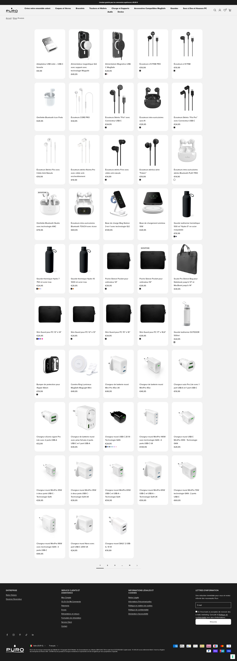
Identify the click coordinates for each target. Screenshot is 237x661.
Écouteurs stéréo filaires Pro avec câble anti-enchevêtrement (83, 173)
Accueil (8, 18)
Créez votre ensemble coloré (37, 8)
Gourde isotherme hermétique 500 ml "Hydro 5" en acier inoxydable (187, 226)
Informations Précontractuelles (140, 602)
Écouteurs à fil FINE (182, 64)
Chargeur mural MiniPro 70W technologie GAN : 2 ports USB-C (186, 493)
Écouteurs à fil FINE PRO (150, 64)
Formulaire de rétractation (71, 618)
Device (121, 12)
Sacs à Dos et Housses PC (195, 8)
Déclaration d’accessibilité (138, 614)
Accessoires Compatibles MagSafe (150, 8)
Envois (63, 610)
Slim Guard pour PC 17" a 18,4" (152, 332)
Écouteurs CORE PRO (80, 117)
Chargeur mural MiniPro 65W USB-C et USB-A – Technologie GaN (118, 493)
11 (129, 565)
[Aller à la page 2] (137, 565)
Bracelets (80, 8)
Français (52, 646)
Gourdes (174, 8)
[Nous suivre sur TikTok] (26, 635)
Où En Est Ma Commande (71, 602)
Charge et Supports (120, 8)
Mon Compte (66, 597)
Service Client (66, 622)
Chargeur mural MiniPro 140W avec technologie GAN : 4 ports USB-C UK (152, 440)
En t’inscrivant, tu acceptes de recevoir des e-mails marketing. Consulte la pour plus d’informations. (213, 615)
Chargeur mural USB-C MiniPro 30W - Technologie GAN (185, 440)
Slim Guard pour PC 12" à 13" (83, 332)
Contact (64, 626)
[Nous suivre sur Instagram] (13, 635)
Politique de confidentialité (138, 610)
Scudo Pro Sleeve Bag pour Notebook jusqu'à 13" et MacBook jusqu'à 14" (186, 282)
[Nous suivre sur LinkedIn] (33, 635)
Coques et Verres (63, 8)
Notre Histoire (11, 595)
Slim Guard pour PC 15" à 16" (117, 332)
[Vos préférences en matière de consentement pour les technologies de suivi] (232, 656)
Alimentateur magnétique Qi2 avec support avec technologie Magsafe (84, 67)
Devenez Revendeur (14, 599)
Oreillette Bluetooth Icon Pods (50, 117)
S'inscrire (213, 622)
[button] (60, 33)
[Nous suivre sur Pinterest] (20, 635)
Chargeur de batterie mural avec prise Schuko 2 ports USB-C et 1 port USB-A (82, 440)
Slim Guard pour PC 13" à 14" (49, 332)
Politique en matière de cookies (140, 606)
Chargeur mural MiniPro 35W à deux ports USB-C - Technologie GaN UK (83, 493)
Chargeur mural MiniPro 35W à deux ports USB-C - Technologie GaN (49, 493)
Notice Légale (133, 597)
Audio (110, 12)
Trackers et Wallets (98, 8)
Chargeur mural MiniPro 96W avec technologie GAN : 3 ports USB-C (49, 546)
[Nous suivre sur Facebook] (7, 635)
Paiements (65, 606)
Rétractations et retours (70, 614)
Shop (15, 18)
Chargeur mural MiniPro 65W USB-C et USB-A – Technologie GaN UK (152, 493)
